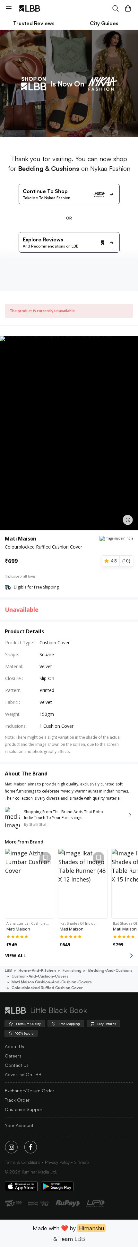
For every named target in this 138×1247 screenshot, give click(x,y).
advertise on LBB (23, 1074)
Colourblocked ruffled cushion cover (47, 987)
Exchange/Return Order (29, 1090)
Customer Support (24, 1109)
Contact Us (17, 1065)
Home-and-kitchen (37, 970)
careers (13, 1055)
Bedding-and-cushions (110, 970)
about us (14, 1046)
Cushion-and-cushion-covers (40, 976)
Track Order (17, 1100)
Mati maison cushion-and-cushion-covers (52, 981)
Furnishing (72, 970)
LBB (8, 970)
